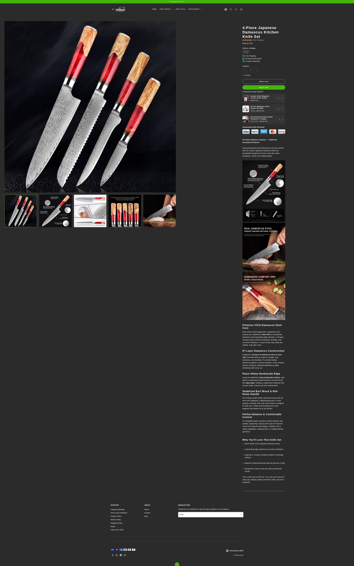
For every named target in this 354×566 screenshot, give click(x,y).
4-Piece (246, 52)
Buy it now (263, 87)
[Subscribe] (241, 514)
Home (154, 9)
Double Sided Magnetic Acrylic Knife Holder (260, 97)
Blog (146, 516)
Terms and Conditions (119, 513)
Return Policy (116, 520)
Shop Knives (165, 9)
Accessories (194, 9)
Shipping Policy (116, 523)
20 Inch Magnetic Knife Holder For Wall (260, 107)
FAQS (113, 526)
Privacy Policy (116, 516)
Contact (147, 513)
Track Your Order (117, 530)
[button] (113, 9)
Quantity (245, 66)
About (146, 509)
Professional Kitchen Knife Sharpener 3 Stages (262, 118)
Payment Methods (117, 509)
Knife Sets (180, 9)
